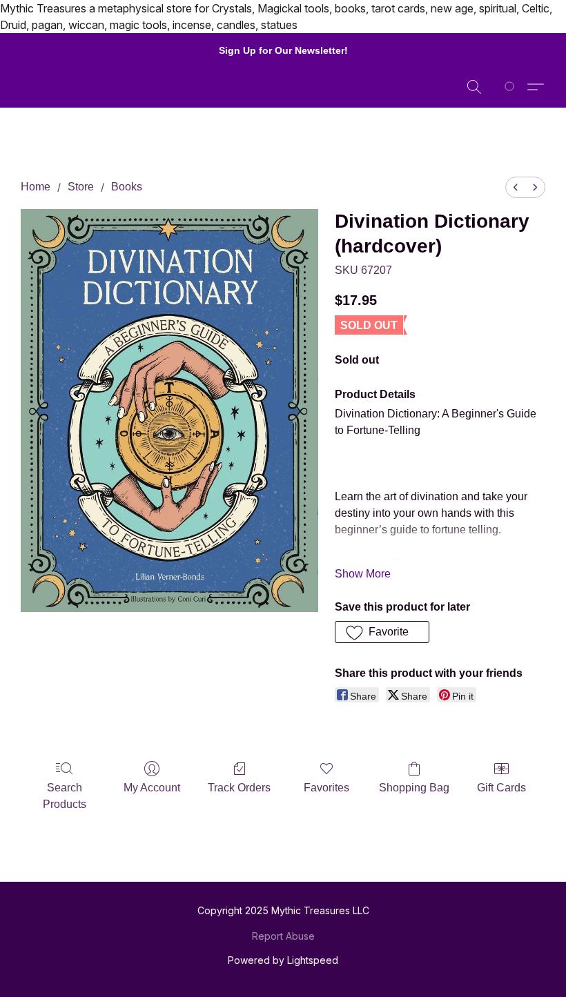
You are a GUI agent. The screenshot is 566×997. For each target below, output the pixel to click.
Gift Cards (501, 787)
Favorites (326, 787)
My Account (152, 787)
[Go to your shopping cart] (512, 87)
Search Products (64, 796)
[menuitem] (515, 187)
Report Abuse (283, 936)
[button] (474, 87)
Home (35, 187)
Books (126, 187)
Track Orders (239, 787)
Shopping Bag (414, 787)
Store (81, 187)
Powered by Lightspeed (283, 960)
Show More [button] (363, 574)
